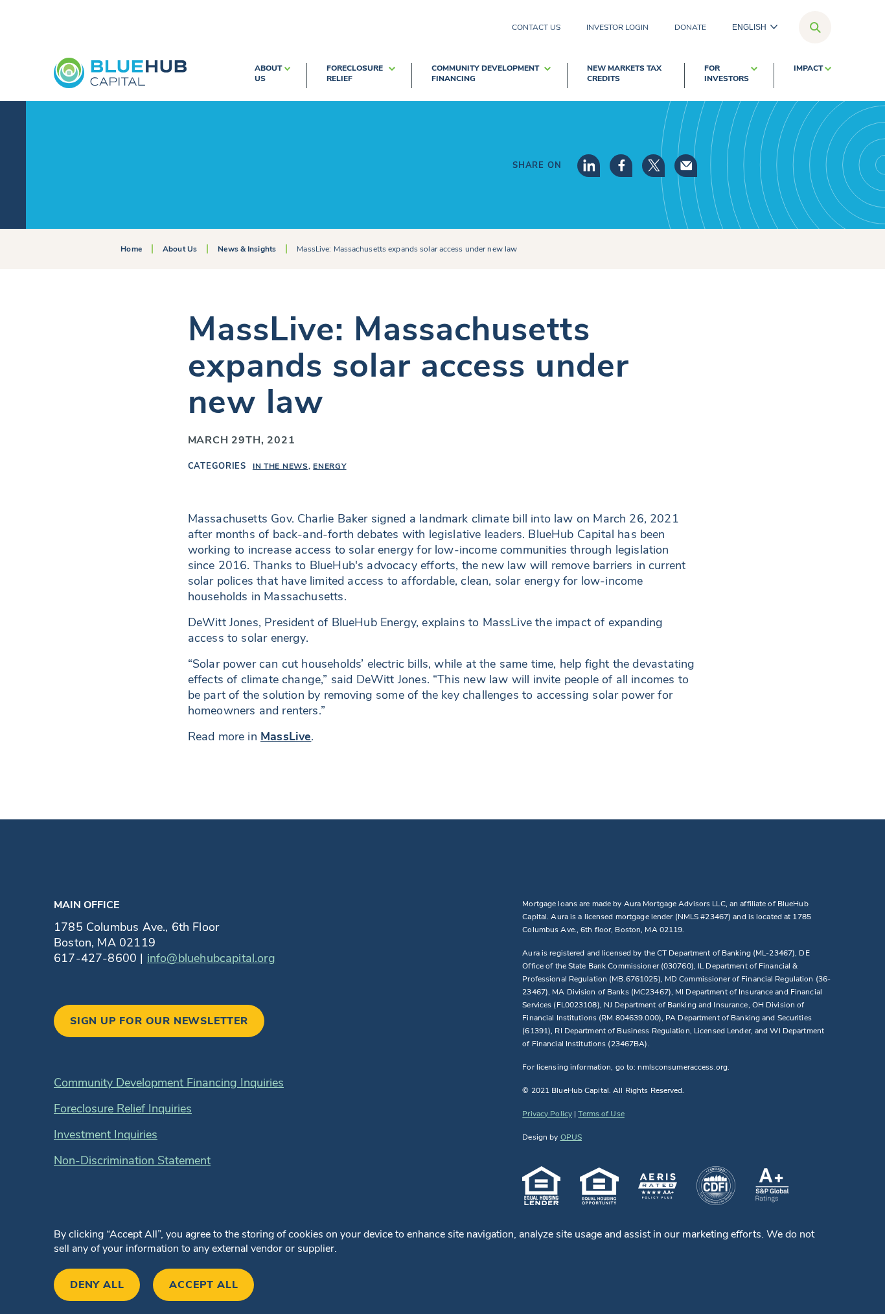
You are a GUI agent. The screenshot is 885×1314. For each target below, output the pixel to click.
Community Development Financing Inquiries (169, 1082)
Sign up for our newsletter (159, 1021)
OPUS (571, 1137)
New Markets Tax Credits (624, 73)
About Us (268, 73)
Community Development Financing (485, 73)
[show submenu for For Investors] (754, 75)
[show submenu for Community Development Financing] (547, 75)
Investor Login (617, 27)
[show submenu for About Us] (287, 75)
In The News (280, 466)
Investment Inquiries (105, 1134)
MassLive (285, 736)
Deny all (97, 1285)
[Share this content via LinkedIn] (588, 165)
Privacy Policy (547, 1114)
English (749, 27)
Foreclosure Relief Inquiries (123, 1108)
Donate (690, 27)
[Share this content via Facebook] (621, 165)
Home (131, 249)
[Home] (120, 73)
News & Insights (247, 249)
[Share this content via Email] (685, 165)
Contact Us (536, 27)
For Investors (726, 73)
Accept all (203, 1285)
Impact (808, 68)
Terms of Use (601, 1114)
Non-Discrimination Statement (132, 1160)
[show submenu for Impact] (828, 75)
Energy (329, 466)
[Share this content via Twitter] (653, 165)
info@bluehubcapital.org (211, 958)
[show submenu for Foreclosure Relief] (392, 75)
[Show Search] (815, 27)
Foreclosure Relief (355, 73)
